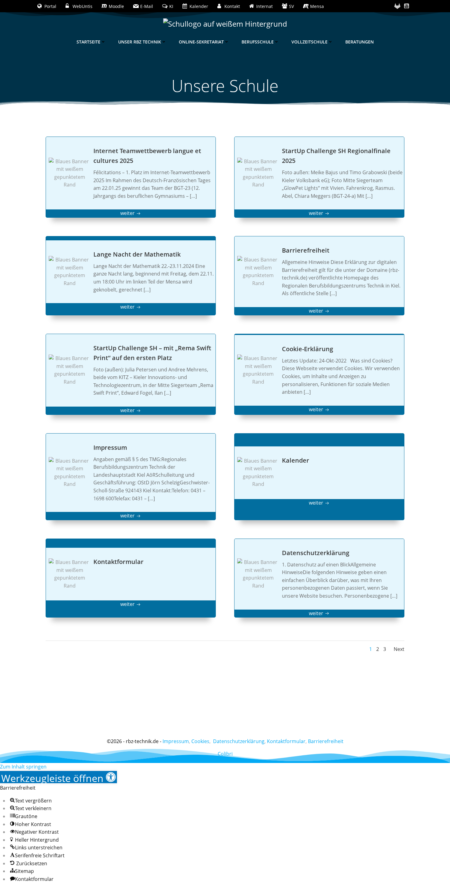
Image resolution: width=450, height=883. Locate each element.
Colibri (225, 753)
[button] (58, 777)
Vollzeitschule (309, 42)
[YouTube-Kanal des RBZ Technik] (406, 6)
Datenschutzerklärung (238, 741)
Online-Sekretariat (201, 42)
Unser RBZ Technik (139, 42)
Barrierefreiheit (325, 741)
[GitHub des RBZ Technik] (397, 6)
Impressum (176, 741)
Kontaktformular (286, 741)
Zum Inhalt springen (23, 766)
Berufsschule (258, 42)
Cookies (200, 741)
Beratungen (359, 42)
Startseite (88, 42)
